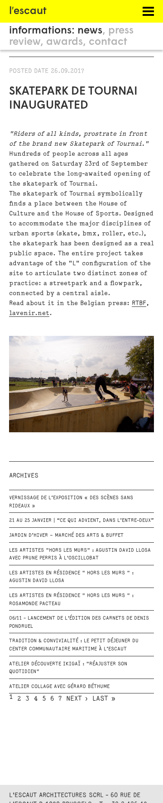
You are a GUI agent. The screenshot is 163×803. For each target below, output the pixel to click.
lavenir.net (29, 313)
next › (77, 699)
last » (103, 699)
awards (64, 42)
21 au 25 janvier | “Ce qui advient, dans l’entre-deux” (81, 520)
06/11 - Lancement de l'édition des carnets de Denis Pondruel (79, 622)
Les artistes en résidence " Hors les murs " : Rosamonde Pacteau (71, 600)
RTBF (139, 303)
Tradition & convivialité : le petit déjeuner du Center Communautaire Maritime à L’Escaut (74, 645)
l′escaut (28, 11)
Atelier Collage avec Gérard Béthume (59, 686)
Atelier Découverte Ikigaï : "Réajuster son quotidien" (68, 668)
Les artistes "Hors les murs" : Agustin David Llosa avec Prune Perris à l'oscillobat (80, 554)
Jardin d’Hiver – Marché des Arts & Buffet (66, 535)
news (89, 31)
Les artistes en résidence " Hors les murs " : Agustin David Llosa (71, 577)
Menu (140, 11)
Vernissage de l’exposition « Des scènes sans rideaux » (71, 502)
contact (108, 42)
